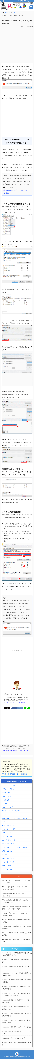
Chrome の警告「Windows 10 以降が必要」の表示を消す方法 (16, 940)
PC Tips (16, 876)
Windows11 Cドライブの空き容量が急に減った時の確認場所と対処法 (17, 954)
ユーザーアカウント (8, 785)
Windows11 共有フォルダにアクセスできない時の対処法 (16, 1001)
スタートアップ (7, 807)
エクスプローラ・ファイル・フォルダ (14, 818)
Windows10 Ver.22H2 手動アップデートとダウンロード (16, 1032)
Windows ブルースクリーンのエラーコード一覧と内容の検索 (16, 914)
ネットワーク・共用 (8, 829)
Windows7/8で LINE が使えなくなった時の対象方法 (16, 934)
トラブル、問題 (7, 836)
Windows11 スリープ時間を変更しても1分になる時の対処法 (17, 1015)
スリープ (5, 803)
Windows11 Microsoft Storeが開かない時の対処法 (16, 967)
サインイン (6, 800)
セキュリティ (6, 833)
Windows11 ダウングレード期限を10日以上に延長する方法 (16, 1021)
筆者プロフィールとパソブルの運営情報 (15, 702)
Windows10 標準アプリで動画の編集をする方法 (16, 1044)
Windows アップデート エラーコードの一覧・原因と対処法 (15, 888)
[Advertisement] (17, 45)
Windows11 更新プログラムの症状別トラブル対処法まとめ (16, 1008)
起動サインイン (7, 851)
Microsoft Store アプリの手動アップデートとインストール (16, 881)
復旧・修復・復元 (8, 825)
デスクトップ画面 (8, 789)
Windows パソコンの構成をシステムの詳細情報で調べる (16, 927)
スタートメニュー (8, 796)
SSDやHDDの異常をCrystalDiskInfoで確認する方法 (16, 921)
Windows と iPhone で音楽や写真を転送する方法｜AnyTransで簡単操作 (16, 908)
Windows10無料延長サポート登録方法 (14, 774)
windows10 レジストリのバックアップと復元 (17, 191)
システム (5, 822)
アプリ (4, 814)
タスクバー (6, 792)
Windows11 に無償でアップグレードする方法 (16, 1027)
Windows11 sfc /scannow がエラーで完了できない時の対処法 (16, 988)
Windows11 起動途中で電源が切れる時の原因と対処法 (16, 981)
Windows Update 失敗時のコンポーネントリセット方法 (16, 895)
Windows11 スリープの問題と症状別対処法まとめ (16, 961)
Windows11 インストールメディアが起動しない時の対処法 (16, 974)
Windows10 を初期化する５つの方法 (13, 1038)
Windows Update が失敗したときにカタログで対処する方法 (16, 901)
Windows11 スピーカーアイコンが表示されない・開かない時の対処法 (16, 994)
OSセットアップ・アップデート (12, 811)
